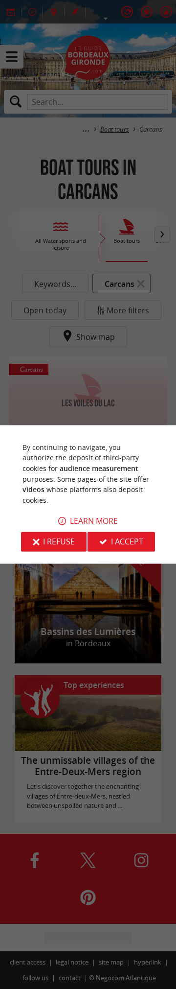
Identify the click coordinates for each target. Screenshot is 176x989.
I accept (127, 542)
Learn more (94, 521)
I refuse (59, 542)
